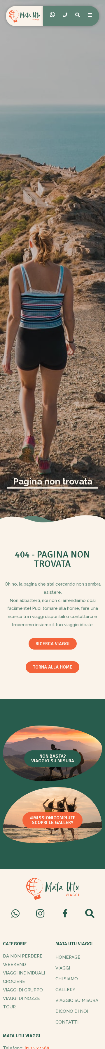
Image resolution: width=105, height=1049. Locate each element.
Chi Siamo (66, 979)
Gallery (65, 989)
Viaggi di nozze (21, 998)
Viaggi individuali (24, 973)
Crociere (14, 981)
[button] (53, 644)
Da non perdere (23, 956)
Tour (9, 1007)
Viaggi (62, 968)
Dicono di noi (71, 1011)
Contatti (66, 1022)
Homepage (67, 957)
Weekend (14, 964)
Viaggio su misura (76, 1000)
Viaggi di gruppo (23, 990)
